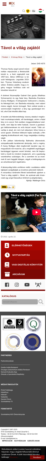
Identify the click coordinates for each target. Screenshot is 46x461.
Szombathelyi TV (7, 401)
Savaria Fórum (6, 399)
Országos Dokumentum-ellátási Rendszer (15, 370)
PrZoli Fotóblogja (7, 390)
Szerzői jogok (33, 441)
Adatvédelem (20, 441)
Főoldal (5, 57)
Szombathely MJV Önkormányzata (13, 414)
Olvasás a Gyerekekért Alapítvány (12, 374)
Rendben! (37, 457)
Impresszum (7, 441)
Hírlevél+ (4, 395)
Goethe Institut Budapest (9, 367)
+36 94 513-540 (32, 434)
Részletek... (14, 457)
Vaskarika (4, 397)
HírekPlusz (4, 392)
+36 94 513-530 (12, 434)
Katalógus (9, 296)
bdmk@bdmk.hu (12, 438)
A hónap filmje (16, 57)
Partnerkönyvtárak (7, 361)
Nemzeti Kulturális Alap (9, 372)
